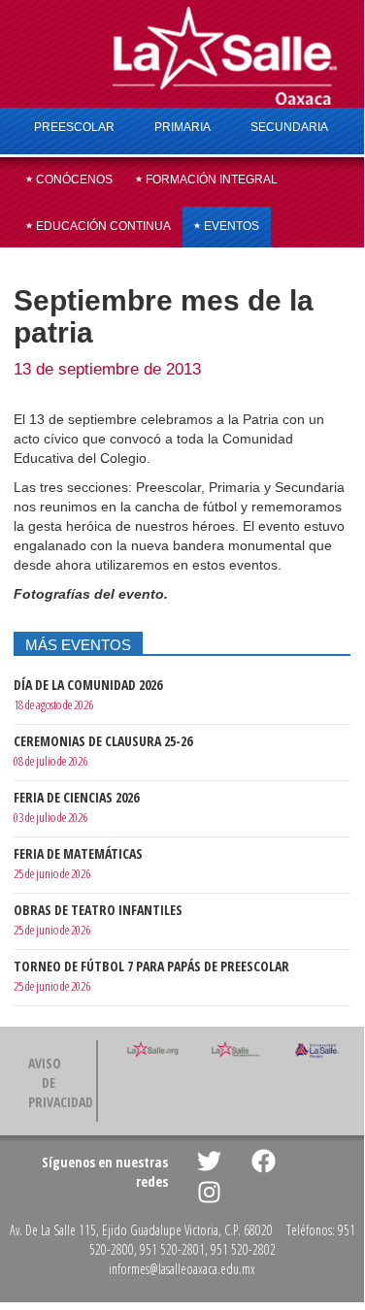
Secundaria (289, 127)
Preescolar (74, 127)
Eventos (230, 226)
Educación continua (102, 226)
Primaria (182, 127)
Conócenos (73, 179)
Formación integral (210, 179)
